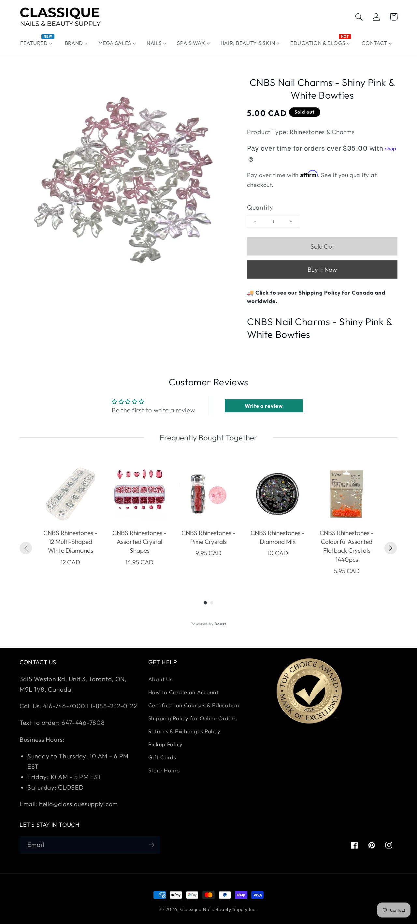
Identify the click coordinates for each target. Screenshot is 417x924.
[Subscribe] (151, 845)
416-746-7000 (64, 706)
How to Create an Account (183, 692)
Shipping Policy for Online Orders (192, 718)
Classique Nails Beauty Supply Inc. (218, 909)
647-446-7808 (83, 722)
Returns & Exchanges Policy (184, 731)
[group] (70, 520)
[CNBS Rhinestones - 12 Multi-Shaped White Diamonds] (70, 494)
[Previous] (26, 548)
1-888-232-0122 (113, 706)
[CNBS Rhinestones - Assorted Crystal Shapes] (139, 494)
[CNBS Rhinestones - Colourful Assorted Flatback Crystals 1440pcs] (346, 494)
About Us (160, 679)
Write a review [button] (264, 406)
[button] (359, 16)
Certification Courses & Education (193, 705)
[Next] (390, 548)
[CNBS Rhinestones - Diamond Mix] (277, 494)
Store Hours (164, 770)
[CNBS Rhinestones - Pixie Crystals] (208, 494)
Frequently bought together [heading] (208, 437)
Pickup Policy (165, 744)
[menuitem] (37, 43)
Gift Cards (162, 757)
